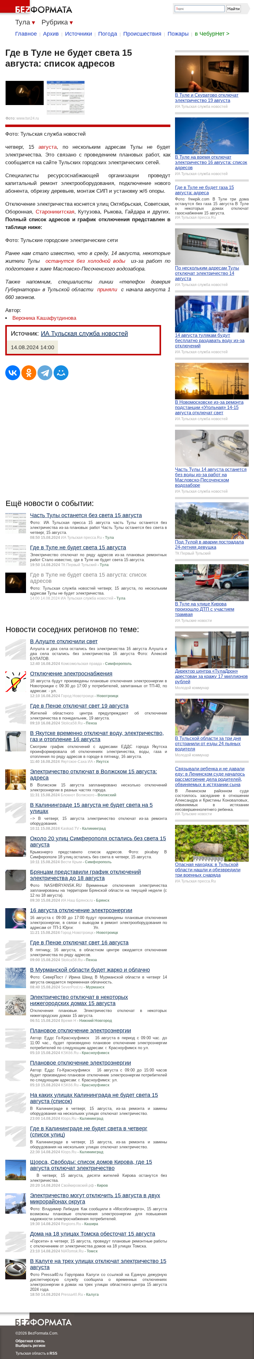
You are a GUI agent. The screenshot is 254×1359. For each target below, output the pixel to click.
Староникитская (55, 212)
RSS (53, 1353)
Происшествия (142, 34)
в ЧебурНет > (212, 34)
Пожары (178, 34)
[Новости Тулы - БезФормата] (37, 7)
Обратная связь (30, 1341)
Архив (51, 34)
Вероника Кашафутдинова (44, 318)
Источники (78, 34)
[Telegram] (44, 372)
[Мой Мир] (61, 372)
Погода (107, 34)
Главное (26, 34)
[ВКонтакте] (12, 372)
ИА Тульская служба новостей (84, 333)
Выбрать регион (30, 1346)
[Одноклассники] (28, 372)
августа (47, 147)
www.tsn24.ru (27, 118)
